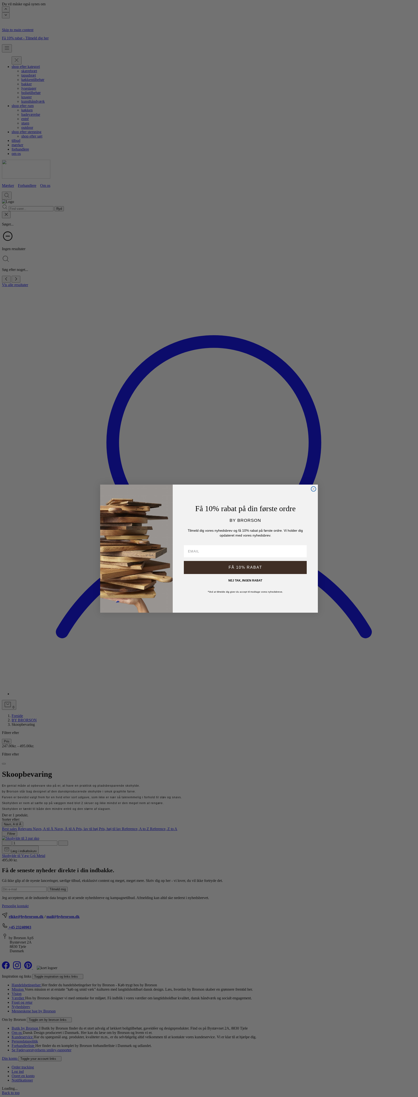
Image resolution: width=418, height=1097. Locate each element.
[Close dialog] (313, 489)
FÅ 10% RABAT (245, 567)
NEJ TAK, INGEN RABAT (245, 580)
